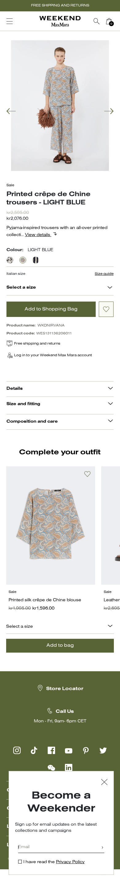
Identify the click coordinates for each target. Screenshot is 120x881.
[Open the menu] (9, 21)
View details (38, 235)
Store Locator (64, 689)
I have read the (54, 862)
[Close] (104, 782)
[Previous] (11, 111)
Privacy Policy (70, 862)
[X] (103, 750)
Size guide (104, 273)
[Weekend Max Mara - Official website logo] (60, 21)
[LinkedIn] (68, 767)
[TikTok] (34, 750)
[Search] (97, 21)
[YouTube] (68, 750)
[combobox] (110, 288)
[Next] (109, 111)
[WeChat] (51, 767)
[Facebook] (51, 750)
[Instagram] (17, 750)
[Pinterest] (86, 750)
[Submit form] (102, 848)
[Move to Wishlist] (106, 309)
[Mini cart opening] (117, 21)
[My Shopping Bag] (109, 21)
